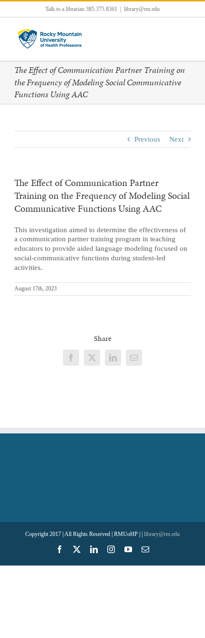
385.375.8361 (101, 9)
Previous (147, 139)
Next (176, 139)
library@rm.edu (142, 9)
